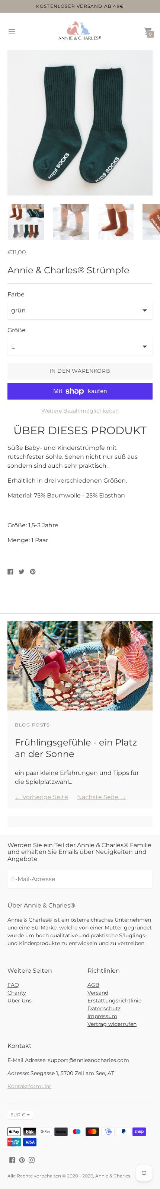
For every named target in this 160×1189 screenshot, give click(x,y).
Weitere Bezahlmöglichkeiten (80, 410)
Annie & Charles (112, 1176)
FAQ (13, 985)
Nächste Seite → (101, 797)
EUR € (17, 1115)
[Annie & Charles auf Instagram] (32, 1159)
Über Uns (19, 1000)
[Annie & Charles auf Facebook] (12, 1159)
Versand (97, 992)
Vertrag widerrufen (112, 1024)
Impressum (102, 1016)
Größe (16, 330)
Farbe (16, 294)
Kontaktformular (29, 1086)
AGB (93, 985)
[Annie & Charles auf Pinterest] (22, 1159)
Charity (16, 992)
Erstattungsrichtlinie (114, 1000)
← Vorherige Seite (41, 797)
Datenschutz (104, 1008)
